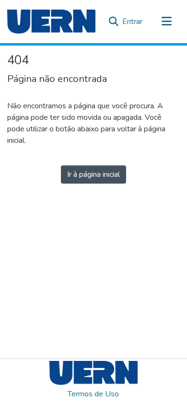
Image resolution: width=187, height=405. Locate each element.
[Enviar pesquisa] (113, 21)
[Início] (51, 22)
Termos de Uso (93, 394)
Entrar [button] (132, 21)
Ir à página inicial (93, 174)
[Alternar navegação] (166, 21)
